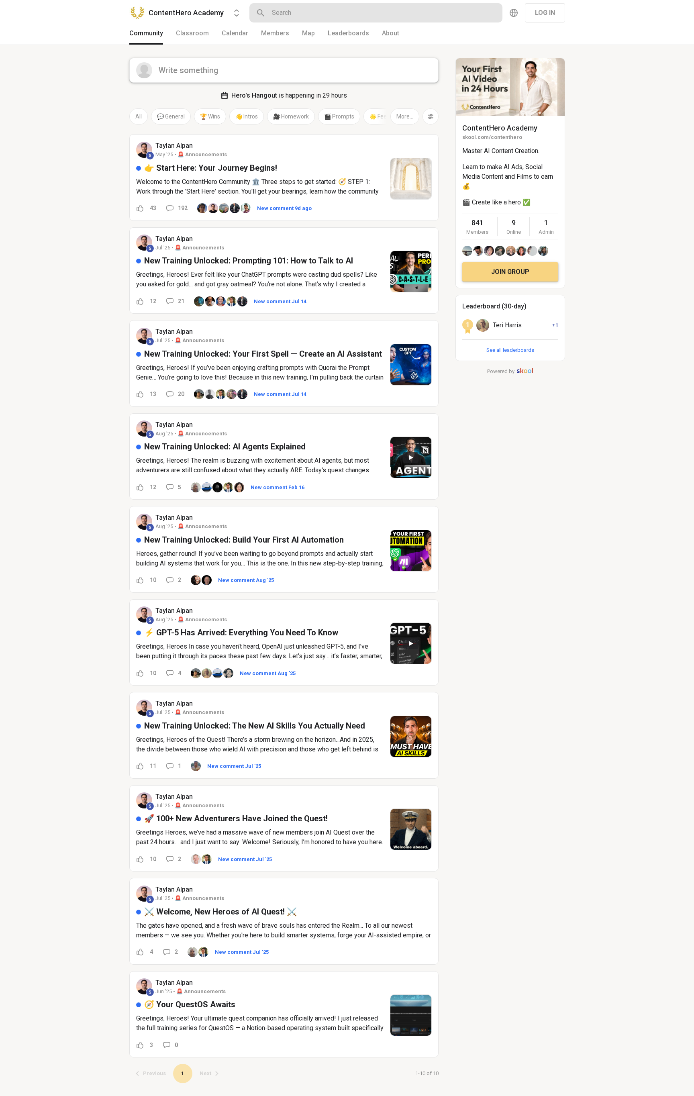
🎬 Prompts (339, 116)
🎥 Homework (291, 116)
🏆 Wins (210, 116)
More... (404, 116)
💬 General (171, 116)
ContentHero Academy (499, 128)
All (138, 116)
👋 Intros (246, 116)
